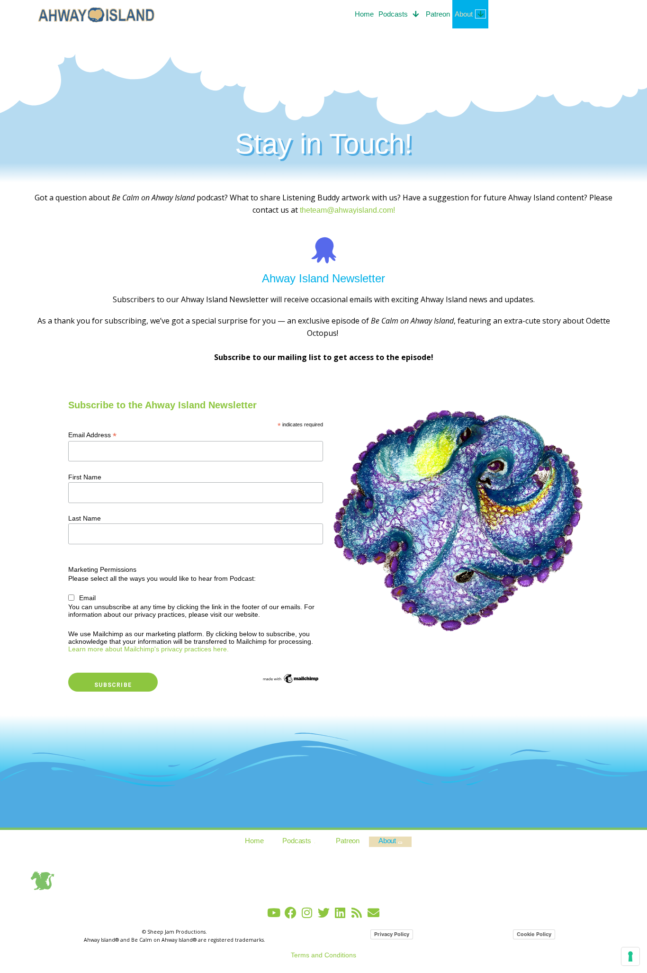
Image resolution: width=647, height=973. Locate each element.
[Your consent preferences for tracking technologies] (630, 956)
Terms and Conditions (323, 955)
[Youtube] (274, 913)
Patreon (438, 14)
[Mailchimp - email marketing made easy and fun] (291, 678)
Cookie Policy (534, 934)
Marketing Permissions (102, 569)
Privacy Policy (391, 934)
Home (364, 14)
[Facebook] (291, 913)
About (464, 14)
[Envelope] (373, 913)
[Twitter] (324, 913)
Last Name (84, 518)
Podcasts (393, 14)
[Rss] (357, 913)
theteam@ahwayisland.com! (347, 210)
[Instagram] (307, 913)
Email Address (92, 435)
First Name (84, 477)
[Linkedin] (340, 913)
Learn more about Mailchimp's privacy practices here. (148, 649)
